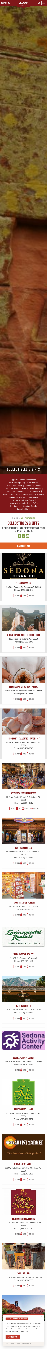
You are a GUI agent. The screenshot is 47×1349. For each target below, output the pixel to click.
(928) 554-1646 (26, 803)
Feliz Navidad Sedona (23, 1109)
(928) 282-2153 (26, 1174)
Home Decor (35, 491)
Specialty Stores (23, 509)
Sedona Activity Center (23, 1057)
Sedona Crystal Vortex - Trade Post (23, 738)
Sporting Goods (30, 506)
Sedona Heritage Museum (24, 902)
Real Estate (8, 494)
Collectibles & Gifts (14, 486)
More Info (12, 1337)
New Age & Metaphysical (19, 503)
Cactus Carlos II (23, 1005)
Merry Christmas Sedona (23, 1218)
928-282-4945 (27, 961)
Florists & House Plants (31, 489)
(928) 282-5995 (26, 1280)
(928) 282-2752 (26, 1119)
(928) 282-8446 (26, 642)
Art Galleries (32, 483)
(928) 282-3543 (26, 748)
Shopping (15, 518)
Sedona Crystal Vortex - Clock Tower (23, 635)
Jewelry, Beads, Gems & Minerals (29, 494)
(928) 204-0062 (26, 1228)
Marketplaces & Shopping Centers (23, 497)
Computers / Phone (33, 486)
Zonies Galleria (23, 1273)
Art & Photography (17, 483)
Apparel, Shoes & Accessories (23, 480)
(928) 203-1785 (26, 1064)
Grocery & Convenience (17, 491)
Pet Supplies (15, 506)
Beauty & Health (13, 489)
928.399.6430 (27, 590)
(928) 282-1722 (27, 857)
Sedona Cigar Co (23, 583)
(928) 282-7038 (26, 909)
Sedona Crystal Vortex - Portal (23, 686)
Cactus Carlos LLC (23, 847)
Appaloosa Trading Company (23, 793)
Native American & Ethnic (23, 500)
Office (35, 503)
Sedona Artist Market (24, 1164)
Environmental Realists (23, 954)
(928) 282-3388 (26, 693)
